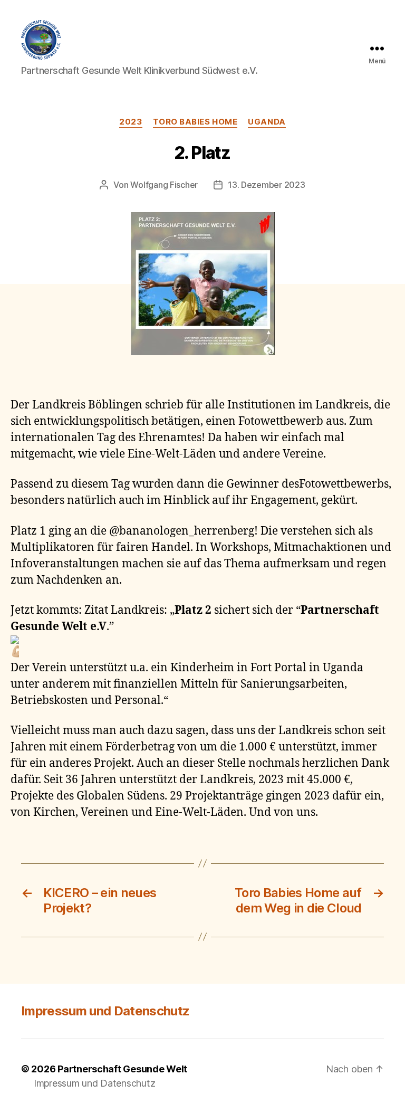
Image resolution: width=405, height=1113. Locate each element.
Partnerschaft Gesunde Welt (122, 1068)
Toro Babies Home (195, 122)
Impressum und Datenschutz (105, 1011)
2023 (130, 122)
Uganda (266, 122)
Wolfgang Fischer (164, 184)
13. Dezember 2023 (266, 184)
